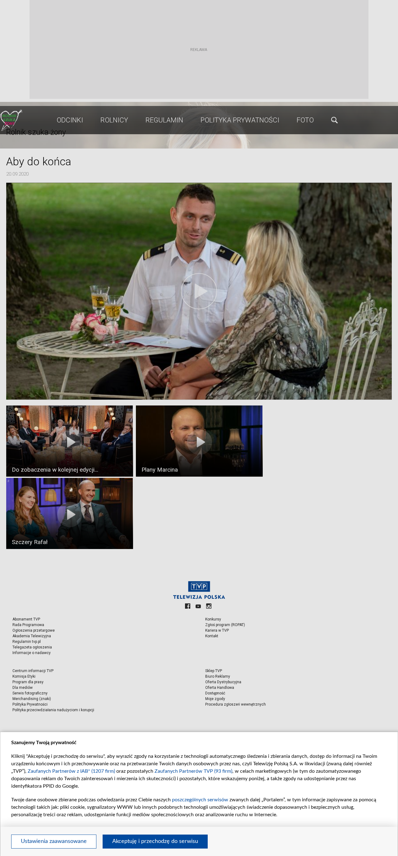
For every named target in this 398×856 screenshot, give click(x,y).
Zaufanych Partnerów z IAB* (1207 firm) (71, 771)
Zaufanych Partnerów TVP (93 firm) (193, 771)
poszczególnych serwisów (200, 799)
